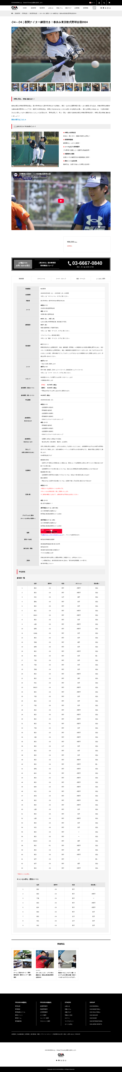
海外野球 (42, 8)
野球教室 (17, 1009)
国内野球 (33, 8)
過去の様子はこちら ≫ (18, 119)
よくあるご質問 (100, 278)
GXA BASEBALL (94, 1006)
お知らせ (50, 8)
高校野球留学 (44, 1009)
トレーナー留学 (44, 1018)
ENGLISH (77, 1034)
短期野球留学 (44, 1006)
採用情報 (85, 8)
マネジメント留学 (45, 1021)
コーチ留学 (43, 1015)
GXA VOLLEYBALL (95, 1012)
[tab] (21, 278)
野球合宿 (17, 1006)
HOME (25, 8)
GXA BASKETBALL (95, 1009)
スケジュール (41, 278)
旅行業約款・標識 (35, 1034)
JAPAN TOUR (94, 8)
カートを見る (68, 1024)
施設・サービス (80, 278)
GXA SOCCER (94, 1015)
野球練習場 (18, 1021)
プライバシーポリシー (46, 1034)
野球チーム (18, 1018)
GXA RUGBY (93, 1018)
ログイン (67, 1018)
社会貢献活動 (20, 1034)
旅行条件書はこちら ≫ (47, 563)
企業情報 (76, 8)
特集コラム (59, 8)
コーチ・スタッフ (61, 278)
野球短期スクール (20, 1012)
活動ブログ (68, 8)
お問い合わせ (70, 1034)
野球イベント (19, 1015)
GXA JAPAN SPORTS (96, 1024)
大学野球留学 (44, 1012)
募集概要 (21, 278)
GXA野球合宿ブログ (46, 455)
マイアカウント (69, 1021)
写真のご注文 (68, 1015)
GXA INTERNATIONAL (96, 1021)
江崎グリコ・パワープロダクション (52, 535)
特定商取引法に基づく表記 (59, 1034)
